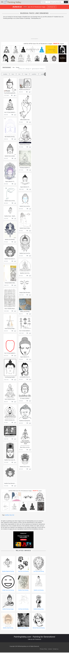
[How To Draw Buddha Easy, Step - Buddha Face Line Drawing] (10, 343)
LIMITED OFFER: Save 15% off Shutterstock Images (38, 43)
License (50, 649)
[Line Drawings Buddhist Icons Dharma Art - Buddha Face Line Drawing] (10, 367)
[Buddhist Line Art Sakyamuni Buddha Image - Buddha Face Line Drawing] (25, 265)
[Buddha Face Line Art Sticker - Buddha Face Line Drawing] (25, 459)
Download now (52, 6)
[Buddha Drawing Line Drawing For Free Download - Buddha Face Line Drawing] (10, 412)
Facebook (38, 639)
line (19, 74)
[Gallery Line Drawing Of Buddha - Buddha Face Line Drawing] (25, 304)
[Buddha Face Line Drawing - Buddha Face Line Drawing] (25, 134)
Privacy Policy (43, 649)
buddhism (43, 74)
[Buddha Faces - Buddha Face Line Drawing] (10, 211)
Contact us (55, 649)
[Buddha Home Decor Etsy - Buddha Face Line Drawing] (25, 83)
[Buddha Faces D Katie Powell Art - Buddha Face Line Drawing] (25, 219)
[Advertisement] (34, 29)
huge (26, 74)
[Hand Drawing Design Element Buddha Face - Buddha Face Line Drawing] (10, 321)
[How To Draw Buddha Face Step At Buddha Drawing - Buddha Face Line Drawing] (25, 323)
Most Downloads (7, 67)
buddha (5, 74)
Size (13, 67)
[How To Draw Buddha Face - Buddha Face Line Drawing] (10, 105)
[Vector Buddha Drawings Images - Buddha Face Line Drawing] (10, 390)
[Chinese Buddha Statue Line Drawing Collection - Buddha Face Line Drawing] (10, 273)
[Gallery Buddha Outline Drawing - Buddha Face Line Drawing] (25, 106)
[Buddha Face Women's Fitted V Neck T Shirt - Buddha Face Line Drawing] (10, 474)
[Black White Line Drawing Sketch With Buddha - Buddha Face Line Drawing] (25, 436)
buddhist (34, 74)
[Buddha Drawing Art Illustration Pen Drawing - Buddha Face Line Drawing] (10, 430)
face (13, 74)
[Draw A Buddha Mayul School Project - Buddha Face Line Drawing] (10, 298)
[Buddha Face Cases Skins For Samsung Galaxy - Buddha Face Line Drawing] (10, 451)
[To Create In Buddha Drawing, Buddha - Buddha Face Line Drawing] (25, 390)
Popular (17, 67)
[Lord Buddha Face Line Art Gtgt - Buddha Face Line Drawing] (25, 369)
